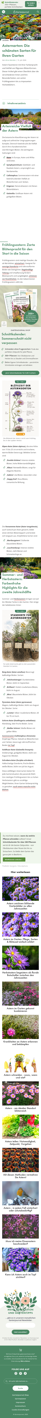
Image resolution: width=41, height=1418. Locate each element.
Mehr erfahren (25, 1361)
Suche (20, 1388)
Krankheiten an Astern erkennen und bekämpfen (20, 1043)
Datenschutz (20, 1406)
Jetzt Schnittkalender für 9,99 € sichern (20, 373)
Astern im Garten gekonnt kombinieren (20, 1010)
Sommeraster (8, 736)
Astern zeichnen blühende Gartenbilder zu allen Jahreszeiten (20, 906)
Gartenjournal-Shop (20, 1395)
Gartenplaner (20, 1399)
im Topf (11, 745)
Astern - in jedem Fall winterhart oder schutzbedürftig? (20, 1209)
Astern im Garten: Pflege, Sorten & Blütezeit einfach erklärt (20, 940)
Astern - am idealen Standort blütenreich (20, 1109)
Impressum (20, 1402)
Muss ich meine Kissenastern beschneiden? (21, 1242)
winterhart (19, 263)
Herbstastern (19, 599)
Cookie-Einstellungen (20, 1410)
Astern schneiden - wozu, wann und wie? (20, 1076)
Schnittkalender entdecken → (14, 859)
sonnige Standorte (10, 266)
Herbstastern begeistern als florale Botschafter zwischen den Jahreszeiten (20, 975)
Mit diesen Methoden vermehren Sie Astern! (20, 1176)
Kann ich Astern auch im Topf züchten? (20, 1276)
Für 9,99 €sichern (31, 4)
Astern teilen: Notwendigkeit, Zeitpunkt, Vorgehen (20, 1143)
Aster (9, 157)
